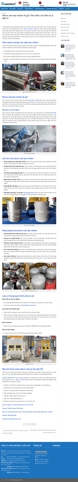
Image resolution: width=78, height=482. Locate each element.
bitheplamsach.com (14, 419)
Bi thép (63, 18)
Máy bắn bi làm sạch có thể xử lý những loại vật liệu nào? (70, 47)
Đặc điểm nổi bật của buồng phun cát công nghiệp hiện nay (70, 57)
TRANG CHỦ (4, 8)
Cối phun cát (65, 30)
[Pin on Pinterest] (32, 424)
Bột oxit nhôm (65, 24)
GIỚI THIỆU (13, 8)
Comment (67, 79)
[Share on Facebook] (24, 424)
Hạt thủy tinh (65, 27)
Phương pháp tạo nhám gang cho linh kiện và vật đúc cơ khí (70, 65)
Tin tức (4, 13)
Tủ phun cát (64, 36)
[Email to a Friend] (29, 424)
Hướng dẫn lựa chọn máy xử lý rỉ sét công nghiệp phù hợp (70, 85)
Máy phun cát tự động (67, 33)
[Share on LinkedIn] (35, 424)
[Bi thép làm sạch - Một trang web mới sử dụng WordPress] (8, 3)
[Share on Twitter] (26, 424)
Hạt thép (63, 21)
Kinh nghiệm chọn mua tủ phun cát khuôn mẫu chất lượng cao (70, 74)
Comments (68, 51)
